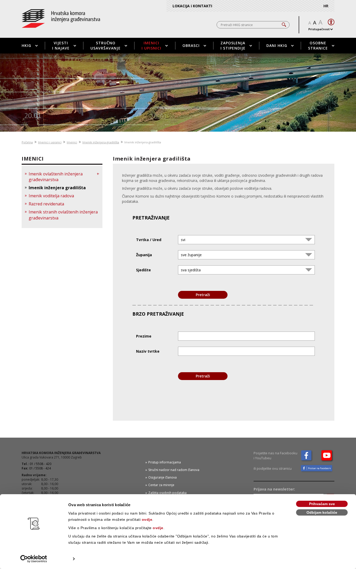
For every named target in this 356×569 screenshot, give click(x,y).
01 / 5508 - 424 (40, 468)
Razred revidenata (46, 204)
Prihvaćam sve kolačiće (322, 504)
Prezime (143, 336)
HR (325, 5)
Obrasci (191, 45)
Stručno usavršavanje (105, 45)
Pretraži (203, 294)
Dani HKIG (276, 45)
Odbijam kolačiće (321, 512)
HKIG (26, 45)
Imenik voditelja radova (51, 196)
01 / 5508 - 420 (40, 464)
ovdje (147, 519)
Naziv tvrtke (147, 351)
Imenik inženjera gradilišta (100, 142)
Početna (27, 142)
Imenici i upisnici (151, 45)
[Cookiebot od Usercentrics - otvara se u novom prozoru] (34, 559)
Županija (144, 254)
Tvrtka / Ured (148, 239)
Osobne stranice (318, 45)
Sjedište (143, 269)
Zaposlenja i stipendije (232, 45)
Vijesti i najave (61, 45)
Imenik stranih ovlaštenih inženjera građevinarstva (63, 215)
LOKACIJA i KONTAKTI (192, 5)
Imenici (72, 142)
